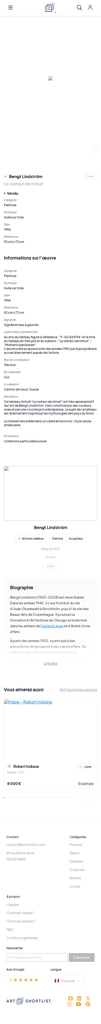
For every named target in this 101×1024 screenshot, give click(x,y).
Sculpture (77, 870)
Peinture (76, 845)
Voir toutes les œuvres (78, 689)
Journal (75, 886)
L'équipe (12, 905)
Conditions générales (22, 938)
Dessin (75, 853)
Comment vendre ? (20, 913)
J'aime (87, 766)
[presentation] (94, 148)
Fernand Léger (52, 626)
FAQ (9, 930)
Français (68, 981)
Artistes (75, 878)
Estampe (86, 783)
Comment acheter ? (20, 921)
